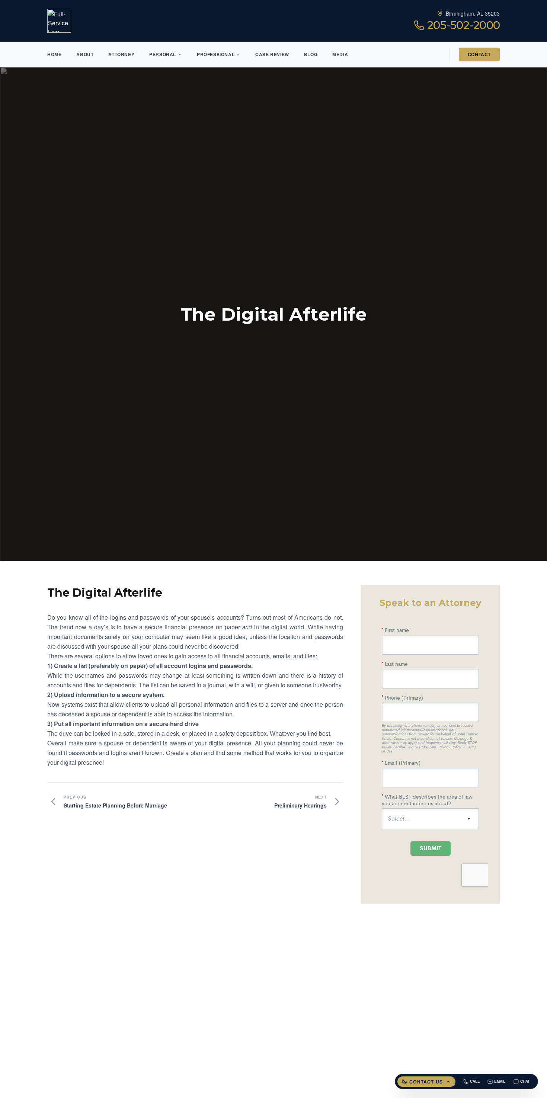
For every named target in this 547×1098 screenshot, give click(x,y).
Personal (162, 54)
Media (340, 54)
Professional (215, 54)
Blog (310, 54)
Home (54, 54)
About (84, 54)
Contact (479, 54)
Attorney (121, 54)
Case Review (272, 54)
